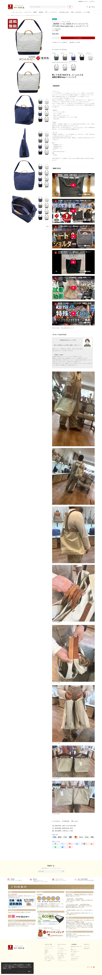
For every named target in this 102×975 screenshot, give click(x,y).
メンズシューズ (48, 948)
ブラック (80, 53)
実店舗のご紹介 (61, 957)
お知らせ (60, 958)
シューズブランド (48, 955)
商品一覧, (65, 21)
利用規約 (73, 954)
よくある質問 (61, 955)
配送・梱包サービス (62, 953)
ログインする (87, 946)
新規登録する (87, 948)
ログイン (86, 1)
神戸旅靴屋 (16, 7)
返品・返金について (75, 951)
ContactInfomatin (74, 958)
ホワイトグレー (65, 62)
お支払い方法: (55, 834)
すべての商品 (47, 960)
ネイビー (71, 53)
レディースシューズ (49, 946)
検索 (70, 6)
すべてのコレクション (62, 950)
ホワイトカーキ (56, 62)
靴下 (46, 953)
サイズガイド (61, 952)
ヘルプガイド (92, 1)
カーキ (54, 53)
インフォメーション (62, 960)
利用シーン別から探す (49, 958)
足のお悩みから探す (49, 957)
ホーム (8, 15)
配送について (74, 949)
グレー (62, 53)
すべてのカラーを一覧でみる (59, 49)
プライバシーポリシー (75, 956)
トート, (60, 21)
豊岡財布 (47, 952)
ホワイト (88, 53)
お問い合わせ (74, 959)
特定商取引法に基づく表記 (76, 947)
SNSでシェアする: (56, 841)
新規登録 (80, 1)
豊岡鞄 (68, 21)
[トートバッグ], (55, 21)
